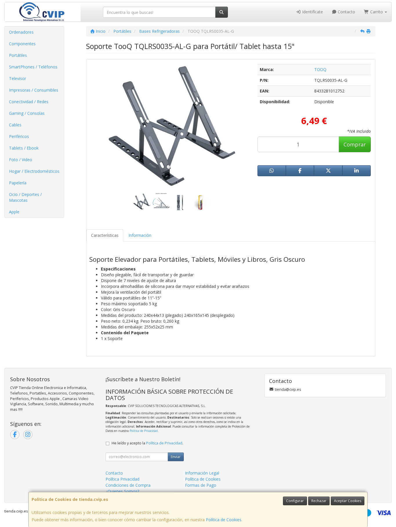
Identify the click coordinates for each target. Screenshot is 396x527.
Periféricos (19, 136)
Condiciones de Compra (128, 485)
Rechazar (318, 500)
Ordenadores (21, 32)
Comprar (355, 144)
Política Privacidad (122, 479)
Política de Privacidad (144, 431)
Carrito (376, 11)
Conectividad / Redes (28, 101)
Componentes (22, 43)
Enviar (176, 456)
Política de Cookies (223, 519)
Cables (15, 125)
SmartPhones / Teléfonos (33, 67)
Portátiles (18, 55)
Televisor (17, 78)
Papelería (17, 183)
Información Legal (202, 473)
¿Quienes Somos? (122, 491)
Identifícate (312, 11)
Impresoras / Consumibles (33, 90)
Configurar (295, 500)
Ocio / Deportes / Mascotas (25, 197)
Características (105, 235)
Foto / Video (20, 159)
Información (139, 235)
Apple (14, 212)
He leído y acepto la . (147, 443)
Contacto (346, 11)
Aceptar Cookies (347, 500)
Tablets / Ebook (24, 148)
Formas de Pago (200, 485)
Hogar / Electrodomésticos (34, 171)
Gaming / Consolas (27, 113)
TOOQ (320, 69)
